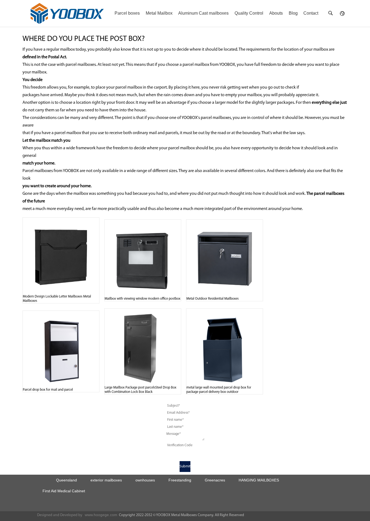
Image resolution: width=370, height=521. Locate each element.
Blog (293, 13)
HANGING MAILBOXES (259, 480)
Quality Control (249, 13)
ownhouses (145, 480)
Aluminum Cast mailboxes (203, 13)
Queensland (66, 480)
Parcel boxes (127, 13)
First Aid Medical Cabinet (64, 491)
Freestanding (179, 480)
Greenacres (215, 480)
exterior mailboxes (106, 480)
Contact (310, 13)
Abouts (276, 13)
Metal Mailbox (159, 13)
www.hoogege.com (101, 515)
